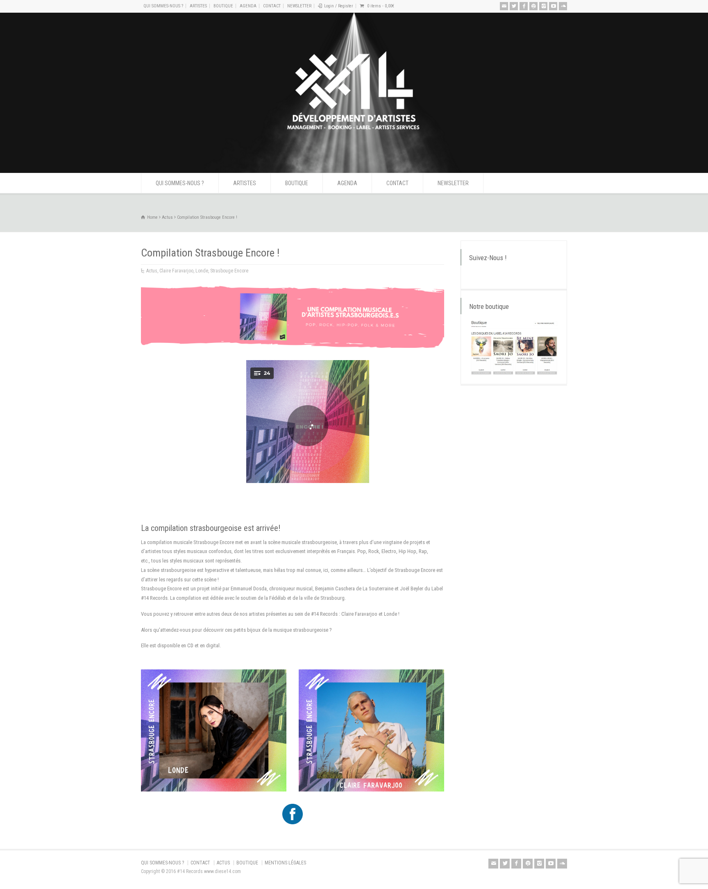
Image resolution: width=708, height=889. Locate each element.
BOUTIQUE (223, 6)
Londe (201, 271)
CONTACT (272, 6)
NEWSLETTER (299, 6)
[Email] (504, 6)
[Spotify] (533, 6)
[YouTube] (553, 6)
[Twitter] (514, 6)
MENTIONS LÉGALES (285, 863)
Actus (151, 271)
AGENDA (248, 6)
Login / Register (338, 6)
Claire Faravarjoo (176, 271)
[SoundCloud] (563, 6)
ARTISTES (198, 6)
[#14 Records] (354, 157)
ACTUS (223, 863)
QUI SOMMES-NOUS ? (163, 6)
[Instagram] (543, 6)
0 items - (380, 6)
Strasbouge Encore (229, 271)
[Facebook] (524, 6)
